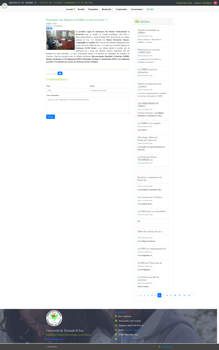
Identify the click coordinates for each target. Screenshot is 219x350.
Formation (93, 9)
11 (180, 295)
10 (175, 295)
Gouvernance (137, 9)
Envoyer (50, 116)
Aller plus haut (167, 346)
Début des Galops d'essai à (150, 231)
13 (189, 295)
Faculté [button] (81, 9)
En (215, 3)
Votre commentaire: (52, 95)
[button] (73, 48)
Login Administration (54, 339)
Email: (92, 86)
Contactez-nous (184, 3)
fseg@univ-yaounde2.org (133, 330)
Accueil (69, 9)
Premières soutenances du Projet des (150, 178)
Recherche (107, 9)
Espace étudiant (203, 3)
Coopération (121, 9)
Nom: (48, 86)
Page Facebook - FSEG (127, 339)
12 (184, 295)
